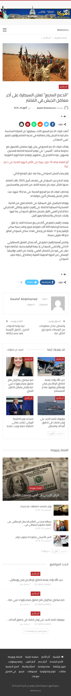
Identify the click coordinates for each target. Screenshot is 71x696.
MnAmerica (62, 30)
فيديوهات (32, 671)
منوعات (35, 676)
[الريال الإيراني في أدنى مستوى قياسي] (35, 479)
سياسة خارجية (31, 657)
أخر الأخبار (63, 87)
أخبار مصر (42, 661)
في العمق (10, 671)
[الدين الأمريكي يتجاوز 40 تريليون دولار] (61, 541)
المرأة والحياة (28, 666)
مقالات (62, 671)
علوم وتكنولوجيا (48, 671)
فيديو (21, 671)
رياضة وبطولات (15, 661)
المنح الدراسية (12, 666)
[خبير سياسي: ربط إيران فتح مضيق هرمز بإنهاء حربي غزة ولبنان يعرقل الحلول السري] (19, 366)
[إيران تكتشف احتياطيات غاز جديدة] (61, 510)
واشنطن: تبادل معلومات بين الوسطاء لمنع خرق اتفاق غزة (52, 329)
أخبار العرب (30, 661)
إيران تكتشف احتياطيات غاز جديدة (36, 506)
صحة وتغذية (44, 666)
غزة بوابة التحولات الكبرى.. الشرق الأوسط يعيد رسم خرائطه (17, 329)
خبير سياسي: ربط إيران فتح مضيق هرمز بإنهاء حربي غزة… (35, 599)
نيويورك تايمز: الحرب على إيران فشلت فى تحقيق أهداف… (35, 619)
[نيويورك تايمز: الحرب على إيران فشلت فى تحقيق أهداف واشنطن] (51, 405)
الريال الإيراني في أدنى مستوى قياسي (35, 495)
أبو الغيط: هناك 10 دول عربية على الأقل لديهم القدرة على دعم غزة (36, 164)
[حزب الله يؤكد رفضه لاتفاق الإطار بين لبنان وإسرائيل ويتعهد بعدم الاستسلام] (51, 366)
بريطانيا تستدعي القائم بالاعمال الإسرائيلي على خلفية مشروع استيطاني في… (29, 523)
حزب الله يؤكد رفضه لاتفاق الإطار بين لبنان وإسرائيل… (35, 579)
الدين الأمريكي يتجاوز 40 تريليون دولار (33, 537)
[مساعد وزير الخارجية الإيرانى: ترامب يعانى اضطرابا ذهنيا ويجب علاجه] (19, 405)
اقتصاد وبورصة (36, 488)
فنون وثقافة (59, 666)
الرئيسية (56, 657)
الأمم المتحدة (56, 661)
